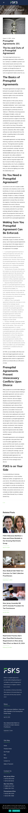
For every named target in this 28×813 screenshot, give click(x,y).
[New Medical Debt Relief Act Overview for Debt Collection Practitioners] (14, 559)
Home (5, 745)
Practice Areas (8, 748)
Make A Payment (8, 764)
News (5, 758)
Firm (5, 754)
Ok (10, 810)
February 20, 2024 (7, 647)
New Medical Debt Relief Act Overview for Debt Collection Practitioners (13, 573)
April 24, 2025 (6, 547)
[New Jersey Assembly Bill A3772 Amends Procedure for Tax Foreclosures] (14, 591)
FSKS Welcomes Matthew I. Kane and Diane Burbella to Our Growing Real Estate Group (14, 711)
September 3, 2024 (7, 580)
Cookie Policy (16, 810)
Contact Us (7, 761)
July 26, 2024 (6, 612)
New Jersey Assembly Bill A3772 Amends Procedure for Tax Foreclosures (13, 605)
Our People (7, 751)
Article (13, 38)
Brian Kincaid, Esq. (12, 494)
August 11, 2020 (7, 38)
